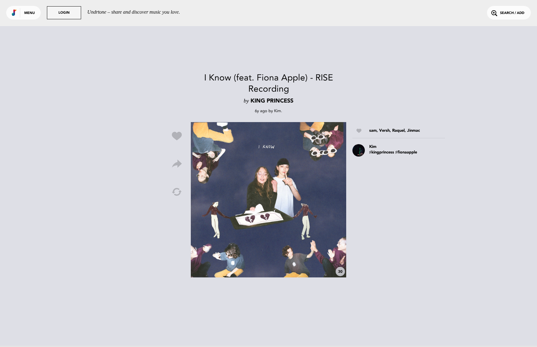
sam (373, 131)
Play (268, 199)
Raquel (398, 131)
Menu (29, 13)
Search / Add (512, 13)
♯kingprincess (381, 152)
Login (64, 13)
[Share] (177, 164)
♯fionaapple (406, 152)
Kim (277, 110)
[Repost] (177, 192)
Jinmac (413, 131)
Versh (384, 131)
